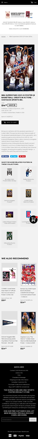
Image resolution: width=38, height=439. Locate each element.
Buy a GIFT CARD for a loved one (19, 387)
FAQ (19, 375)
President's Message (19, 377)
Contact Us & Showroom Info (19, 370)
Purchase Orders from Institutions (19, 384)
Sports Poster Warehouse (20, 431)
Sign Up (32, 419)
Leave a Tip (19, 373)
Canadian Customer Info (19, 382)
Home (3, 36)
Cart (35, 2)
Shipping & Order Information (19, 380)
